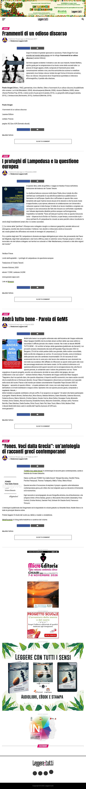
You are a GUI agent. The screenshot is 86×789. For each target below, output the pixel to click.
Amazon (11, 282)
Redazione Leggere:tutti (19, 41)
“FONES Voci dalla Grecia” (33, 471)
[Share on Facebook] (23, 48)
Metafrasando (7, 520)
